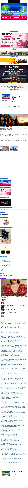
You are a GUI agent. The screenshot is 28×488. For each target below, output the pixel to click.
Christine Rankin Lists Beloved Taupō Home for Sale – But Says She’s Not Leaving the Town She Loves (12, 356)
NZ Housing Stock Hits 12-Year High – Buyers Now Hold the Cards (8, 342)
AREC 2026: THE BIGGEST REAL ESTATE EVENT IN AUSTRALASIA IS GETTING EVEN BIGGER (11, 452)
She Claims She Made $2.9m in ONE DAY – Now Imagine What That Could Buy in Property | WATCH (12, 336)
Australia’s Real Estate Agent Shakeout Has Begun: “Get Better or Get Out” (9, 367)
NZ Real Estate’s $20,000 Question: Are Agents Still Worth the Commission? (9, 333)
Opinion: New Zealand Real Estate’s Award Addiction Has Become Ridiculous (9, 441)
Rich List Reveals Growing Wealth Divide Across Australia (7, 442)
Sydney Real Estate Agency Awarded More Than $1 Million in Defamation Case (10, 358)
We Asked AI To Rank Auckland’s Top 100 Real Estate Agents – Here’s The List (9, 439)
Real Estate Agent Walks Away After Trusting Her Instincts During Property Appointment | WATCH (12, 378)
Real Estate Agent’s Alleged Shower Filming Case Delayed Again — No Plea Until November (11, 327)
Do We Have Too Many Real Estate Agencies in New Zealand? (8, 398)
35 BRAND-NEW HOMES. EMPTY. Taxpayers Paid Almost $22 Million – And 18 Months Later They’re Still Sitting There (14, 323)
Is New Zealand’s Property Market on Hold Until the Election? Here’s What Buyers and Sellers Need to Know (13, 402)
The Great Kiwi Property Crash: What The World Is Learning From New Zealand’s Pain (10, 443)
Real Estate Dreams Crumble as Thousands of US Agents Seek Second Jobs (9, 415)
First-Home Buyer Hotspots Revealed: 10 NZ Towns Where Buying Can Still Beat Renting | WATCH (12, 347)
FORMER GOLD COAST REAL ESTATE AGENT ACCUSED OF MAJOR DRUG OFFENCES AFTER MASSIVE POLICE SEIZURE (14, 450)
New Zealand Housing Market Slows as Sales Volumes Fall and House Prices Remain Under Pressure (12, 425)
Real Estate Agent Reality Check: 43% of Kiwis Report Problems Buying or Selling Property (11, 340)
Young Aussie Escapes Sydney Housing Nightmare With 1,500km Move (9, 445)
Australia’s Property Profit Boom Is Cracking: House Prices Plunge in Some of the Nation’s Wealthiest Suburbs (13, 349)
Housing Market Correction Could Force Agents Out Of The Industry (8, 433)
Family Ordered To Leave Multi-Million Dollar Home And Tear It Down (9, 434)
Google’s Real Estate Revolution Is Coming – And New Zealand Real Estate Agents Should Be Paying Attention (13, 429)
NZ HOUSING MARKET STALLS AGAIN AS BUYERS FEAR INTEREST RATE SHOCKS (10, 462)
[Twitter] (6, 102)
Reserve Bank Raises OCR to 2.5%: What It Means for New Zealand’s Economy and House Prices (12, 388)
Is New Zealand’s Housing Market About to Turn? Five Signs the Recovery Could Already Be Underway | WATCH (13, 387)
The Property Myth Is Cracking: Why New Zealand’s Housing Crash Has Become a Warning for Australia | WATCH (13, 345)
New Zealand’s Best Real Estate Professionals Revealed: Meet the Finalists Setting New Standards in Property (13, 389)
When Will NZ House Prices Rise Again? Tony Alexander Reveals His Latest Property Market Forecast (12, 405)
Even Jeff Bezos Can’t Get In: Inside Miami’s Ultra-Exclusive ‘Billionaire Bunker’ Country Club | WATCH (12, 339)
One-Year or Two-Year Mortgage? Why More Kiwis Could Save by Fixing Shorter (10, 355)
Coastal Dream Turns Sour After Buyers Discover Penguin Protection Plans (9, 411)
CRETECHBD (19, 106)
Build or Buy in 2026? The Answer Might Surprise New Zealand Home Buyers (9, 392)
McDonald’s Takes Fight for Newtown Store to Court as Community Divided (9, 360)
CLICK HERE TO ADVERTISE (14, 89)
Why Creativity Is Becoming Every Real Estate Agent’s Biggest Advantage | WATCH (10, 396)
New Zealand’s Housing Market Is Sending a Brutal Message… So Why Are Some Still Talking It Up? (12, 350)
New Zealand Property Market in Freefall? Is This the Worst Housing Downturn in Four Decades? (12, 353)
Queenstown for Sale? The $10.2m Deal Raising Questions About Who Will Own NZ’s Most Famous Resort (13, 328)
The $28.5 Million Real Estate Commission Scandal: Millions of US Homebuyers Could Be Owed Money (12, 325)
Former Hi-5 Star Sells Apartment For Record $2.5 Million (7, 430)
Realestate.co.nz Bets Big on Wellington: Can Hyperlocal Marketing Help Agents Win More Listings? (12, 351)
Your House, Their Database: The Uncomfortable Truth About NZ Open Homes (10, 332)
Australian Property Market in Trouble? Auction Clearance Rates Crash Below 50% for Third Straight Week (13, 394)
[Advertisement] (14, 25)
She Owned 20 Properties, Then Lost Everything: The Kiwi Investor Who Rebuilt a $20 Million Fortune (12, 420)
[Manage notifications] (1, 486)
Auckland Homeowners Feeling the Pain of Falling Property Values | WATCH (9, 416)
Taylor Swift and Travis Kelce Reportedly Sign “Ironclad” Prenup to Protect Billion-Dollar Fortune (12, 400)
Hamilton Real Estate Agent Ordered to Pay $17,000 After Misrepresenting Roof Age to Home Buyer (12, 344)
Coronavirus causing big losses (3, 151)
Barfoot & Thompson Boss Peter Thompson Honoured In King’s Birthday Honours (10, 440)
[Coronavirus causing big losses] (4, 148)
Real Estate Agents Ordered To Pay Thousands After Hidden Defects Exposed (9, 449)
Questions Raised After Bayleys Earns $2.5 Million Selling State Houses (9, 354)
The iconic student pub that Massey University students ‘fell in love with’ (23, 151)
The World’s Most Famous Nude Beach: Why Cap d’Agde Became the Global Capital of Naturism (12, 393)
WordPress (17, 486)
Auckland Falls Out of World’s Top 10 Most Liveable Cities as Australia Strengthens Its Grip (11, 384)
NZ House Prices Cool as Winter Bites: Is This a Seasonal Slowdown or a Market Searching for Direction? (12, 370)
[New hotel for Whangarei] (14, 148)
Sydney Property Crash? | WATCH (4, 431)
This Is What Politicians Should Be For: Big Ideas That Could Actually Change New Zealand (11, 326)
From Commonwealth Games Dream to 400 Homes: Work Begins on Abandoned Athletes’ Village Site (12, 417)
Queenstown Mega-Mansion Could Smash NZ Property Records (8, 410)
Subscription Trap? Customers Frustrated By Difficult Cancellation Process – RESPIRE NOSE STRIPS (12, 444)
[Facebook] (4, 102)
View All (26, 317)
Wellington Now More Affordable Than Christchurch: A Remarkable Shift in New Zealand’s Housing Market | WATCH (14, 424)
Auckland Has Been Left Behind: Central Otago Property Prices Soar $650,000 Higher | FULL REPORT (12, 436)
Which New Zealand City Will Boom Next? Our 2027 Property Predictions (9, 391)
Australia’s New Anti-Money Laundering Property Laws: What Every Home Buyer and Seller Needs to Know (13, 406)
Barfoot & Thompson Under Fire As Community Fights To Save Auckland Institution (10, 428)
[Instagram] (7, 102)
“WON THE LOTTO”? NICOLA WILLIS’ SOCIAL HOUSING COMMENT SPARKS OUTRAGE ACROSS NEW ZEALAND (13, 453)
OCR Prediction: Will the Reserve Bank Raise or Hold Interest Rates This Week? (10, 397)
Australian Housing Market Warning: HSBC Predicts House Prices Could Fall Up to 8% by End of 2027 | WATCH (13, 383)
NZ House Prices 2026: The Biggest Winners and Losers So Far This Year (9, 401)
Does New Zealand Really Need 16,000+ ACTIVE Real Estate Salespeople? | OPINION (10, 426)
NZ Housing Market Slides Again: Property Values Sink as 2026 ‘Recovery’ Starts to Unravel (11, 346)
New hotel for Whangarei (12, 151)
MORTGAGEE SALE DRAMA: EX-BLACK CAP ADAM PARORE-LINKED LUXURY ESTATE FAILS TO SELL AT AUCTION (13, 461)
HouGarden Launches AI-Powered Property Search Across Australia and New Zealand (10, 380)
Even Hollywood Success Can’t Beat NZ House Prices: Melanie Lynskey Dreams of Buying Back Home (12, 335)
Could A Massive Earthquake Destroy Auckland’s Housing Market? (8, 447)
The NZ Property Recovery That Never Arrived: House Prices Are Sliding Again (10, 341)
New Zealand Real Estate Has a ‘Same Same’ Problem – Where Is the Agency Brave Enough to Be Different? (13, 337)
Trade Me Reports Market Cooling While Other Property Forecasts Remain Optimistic (10, 361)
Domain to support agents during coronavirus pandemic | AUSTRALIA (11, 156)
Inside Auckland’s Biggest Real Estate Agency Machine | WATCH (8, 421)
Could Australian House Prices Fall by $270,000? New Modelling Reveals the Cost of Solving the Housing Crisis (13, 377)
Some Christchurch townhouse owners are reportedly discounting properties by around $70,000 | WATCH (13, 412)
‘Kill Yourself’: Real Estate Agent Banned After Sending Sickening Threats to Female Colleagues (11, 414)
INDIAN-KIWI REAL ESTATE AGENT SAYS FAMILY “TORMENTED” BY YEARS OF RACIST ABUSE (11, 458)
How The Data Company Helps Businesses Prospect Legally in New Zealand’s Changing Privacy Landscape (13, 403)
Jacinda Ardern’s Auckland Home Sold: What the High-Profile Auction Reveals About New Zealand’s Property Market (14, 382)
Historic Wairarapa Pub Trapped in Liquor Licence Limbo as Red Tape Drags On (10, 363)
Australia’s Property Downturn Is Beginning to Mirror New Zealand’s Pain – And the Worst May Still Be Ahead (13, 359)
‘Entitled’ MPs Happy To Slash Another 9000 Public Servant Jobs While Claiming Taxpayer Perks (11, 448)
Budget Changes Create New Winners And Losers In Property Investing (9, 435)
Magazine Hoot (13, 486)
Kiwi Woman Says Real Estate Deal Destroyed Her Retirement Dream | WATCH (10, 379)
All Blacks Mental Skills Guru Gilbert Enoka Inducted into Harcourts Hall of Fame (10, 375)
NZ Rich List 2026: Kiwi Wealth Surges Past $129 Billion (7, 419)
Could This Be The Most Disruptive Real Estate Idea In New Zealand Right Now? (10, 438)
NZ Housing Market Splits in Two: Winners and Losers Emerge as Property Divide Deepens (11, 386)
